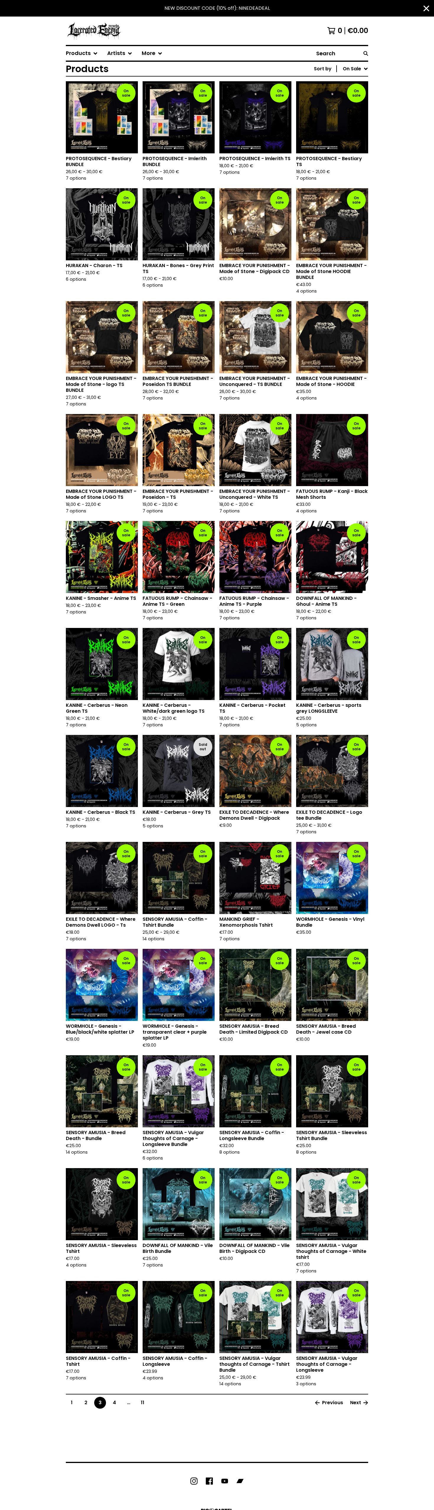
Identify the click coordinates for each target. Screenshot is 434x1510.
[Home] (94, 30)
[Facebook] (209, 1481)
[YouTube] (224, 1481)
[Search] (366, 53)
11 (142, 1402)
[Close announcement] (426, 8)
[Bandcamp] (240, 1481)
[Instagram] (194, 1481)
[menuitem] (82, 53)
